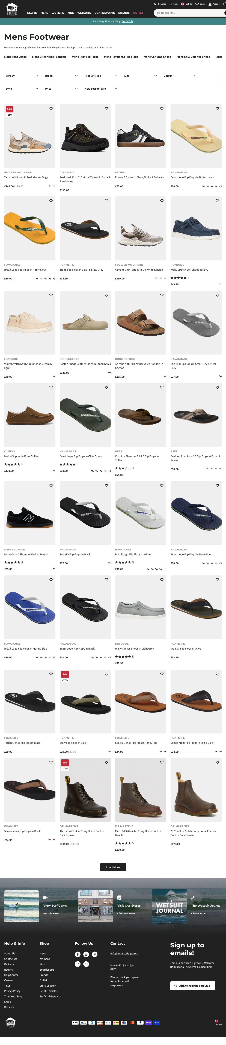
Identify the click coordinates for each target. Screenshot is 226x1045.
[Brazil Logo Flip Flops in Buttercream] (196, 136)
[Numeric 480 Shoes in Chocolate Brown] (54, 568)
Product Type (93, 76)
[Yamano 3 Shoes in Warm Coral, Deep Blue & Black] (54, 185)
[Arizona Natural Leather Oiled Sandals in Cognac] (140, 323)
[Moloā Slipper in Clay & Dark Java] (54, 470)
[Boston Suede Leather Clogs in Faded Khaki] (85, 323)
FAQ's (7, 1002)
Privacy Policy (12, 991)
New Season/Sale (95, 89)
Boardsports (104, 12)
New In (32, 12)
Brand (49, 76)
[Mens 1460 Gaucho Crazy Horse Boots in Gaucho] (140, 790)
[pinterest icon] (94, 956)
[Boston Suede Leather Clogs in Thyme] (109, 372)
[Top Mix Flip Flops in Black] (220, 376)
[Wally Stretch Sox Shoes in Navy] (196, 228)
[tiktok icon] (78, 966)
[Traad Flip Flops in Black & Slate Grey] (85, 228)
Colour (168, 76)
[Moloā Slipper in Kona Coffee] (29, 415)
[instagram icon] (86, 956)
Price (48, 89)
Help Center (11, 975)
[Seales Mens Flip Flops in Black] (164, 751)
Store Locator (48, 986)
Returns (9, 970)
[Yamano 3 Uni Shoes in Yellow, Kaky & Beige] (164, 278)
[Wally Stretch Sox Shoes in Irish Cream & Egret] (220, 283)
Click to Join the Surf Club (194, 986)
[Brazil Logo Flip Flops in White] (105, 471)
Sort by (10, 76)
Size (126, 76)
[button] (51, 109)
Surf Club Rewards (51, 996)
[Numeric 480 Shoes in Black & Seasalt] (29, 513)
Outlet (138, 12)
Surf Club (127, 21)
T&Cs (7, 986)
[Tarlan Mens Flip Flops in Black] (29, 702)
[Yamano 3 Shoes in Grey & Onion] (49, 185)
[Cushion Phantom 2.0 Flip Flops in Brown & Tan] (216, 468)
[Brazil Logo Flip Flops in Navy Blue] (211, 186)
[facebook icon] (78, 956)
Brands (124, 12)
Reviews (9, 1007)
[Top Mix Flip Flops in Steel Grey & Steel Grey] (196, 323)
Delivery (9, 964)
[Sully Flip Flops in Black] (85, 702)
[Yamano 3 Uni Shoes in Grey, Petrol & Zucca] (160, 278)
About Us (9, 953)
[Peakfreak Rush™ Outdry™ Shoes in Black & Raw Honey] (85, 136)
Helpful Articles (49, 991)
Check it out (199, 913)
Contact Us (10, 959)
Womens (58, 12)
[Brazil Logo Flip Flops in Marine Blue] (207, 186)
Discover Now (126, 913)
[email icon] (86, 966)
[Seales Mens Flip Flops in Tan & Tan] (140, 702)
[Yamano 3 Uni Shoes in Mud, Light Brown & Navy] (156, 278)
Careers (8, 980)
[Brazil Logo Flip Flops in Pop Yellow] (29, 228)
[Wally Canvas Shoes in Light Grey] (140, 607)
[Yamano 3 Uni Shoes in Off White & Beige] (140, 228)
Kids (70, 12)
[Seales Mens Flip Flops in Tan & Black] (160, 751)
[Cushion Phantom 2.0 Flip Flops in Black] (207, 468)
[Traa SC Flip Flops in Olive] (196, 607)
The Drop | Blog (13, 996)
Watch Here (51, 913)
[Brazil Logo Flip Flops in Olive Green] (216, 186)
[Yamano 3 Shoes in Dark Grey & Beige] (29, 136)
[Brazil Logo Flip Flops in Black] (203, 186)
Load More (113, 867)
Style (9, 89)
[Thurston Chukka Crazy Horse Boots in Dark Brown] (85, 790)
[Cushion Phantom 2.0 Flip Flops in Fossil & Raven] (196, 415)
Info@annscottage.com (124, 953)
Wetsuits (84, 12)
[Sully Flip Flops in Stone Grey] (109, 751)
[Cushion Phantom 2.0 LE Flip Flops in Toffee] (140, 415)
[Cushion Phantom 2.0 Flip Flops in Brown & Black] (211, 468)
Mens (44, 12)
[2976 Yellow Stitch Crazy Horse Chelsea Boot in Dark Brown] (196, 790)
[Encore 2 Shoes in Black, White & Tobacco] (140, 136)
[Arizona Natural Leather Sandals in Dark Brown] (164, 376)
